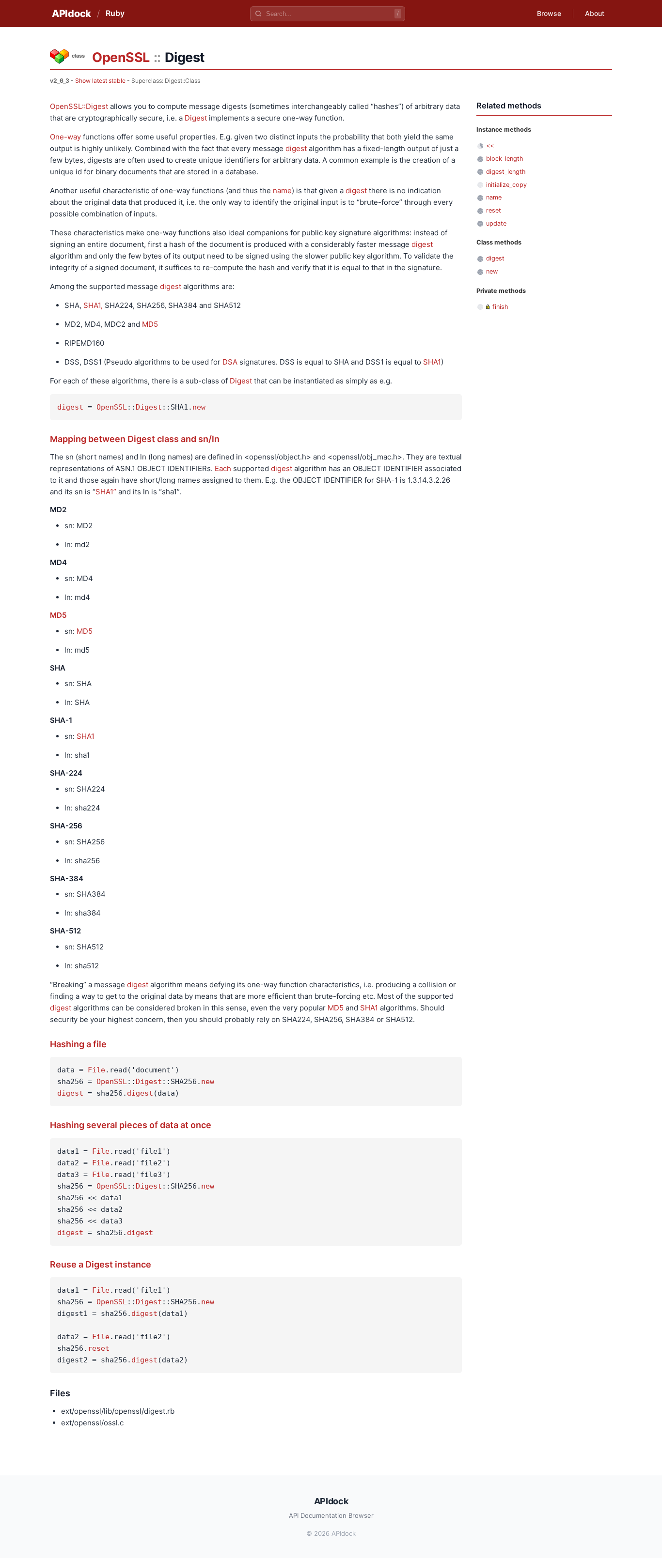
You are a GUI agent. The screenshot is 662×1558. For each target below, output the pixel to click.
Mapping (68, 439)
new (198, 407)
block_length (504, 158)
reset (99, 1348)
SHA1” (105, 491)
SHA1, (93, 305)
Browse (549, 13)
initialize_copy (506, 184)
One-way (65, 136)
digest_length (506, 171)
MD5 (150, 324)
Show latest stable (100, 80)
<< (490, 145)
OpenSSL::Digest (79, 106)
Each (223, 468)
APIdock (71, 13)
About (594, 13)
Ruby (115, 13)
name (282, 190)
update (496, 223)
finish (500, 306)
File (96, 1070)
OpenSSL (121, 57)
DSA (229, 362)
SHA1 (432, 362)
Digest (196, 117)
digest (296, 148)
